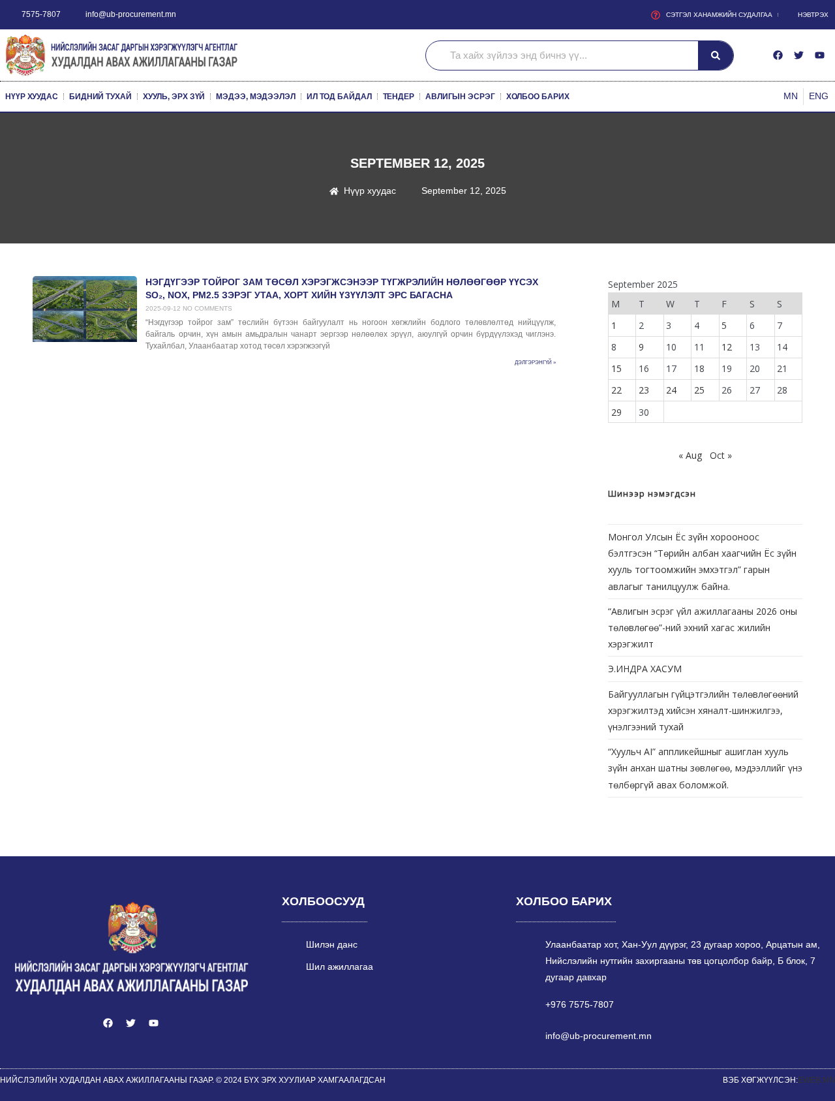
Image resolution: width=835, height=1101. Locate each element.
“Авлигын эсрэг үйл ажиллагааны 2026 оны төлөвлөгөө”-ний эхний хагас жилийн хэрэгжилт (702, 627)
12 (726, 347)
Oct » (721, 455)
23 (644, 390)
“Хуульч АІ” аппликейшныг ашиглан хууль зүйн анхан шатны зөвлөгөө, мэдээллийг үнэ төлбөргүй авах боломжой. (705, 767)
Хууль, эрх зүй (174, 96)
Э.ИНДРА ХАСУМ (645, 668)
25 (699, 390)
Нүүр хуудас (31, 96)
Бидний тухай (100, 96)
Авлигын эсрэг (460, 96)
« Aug (690, 455)
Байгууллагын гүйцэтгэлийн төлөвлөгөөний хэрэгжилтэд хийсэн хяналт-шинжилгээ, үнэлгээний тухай (703, 710)
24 (671, 390)
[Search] (715, 55)
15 (616, 368)
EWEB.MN (816, 1080)
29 (616, 412)
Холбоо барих (537, 96)
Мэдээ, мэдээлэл (256, 96)
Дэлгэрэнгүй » (535, 362)
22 (616, 390)
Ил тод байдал (339, 96)
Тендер (398, 96)
